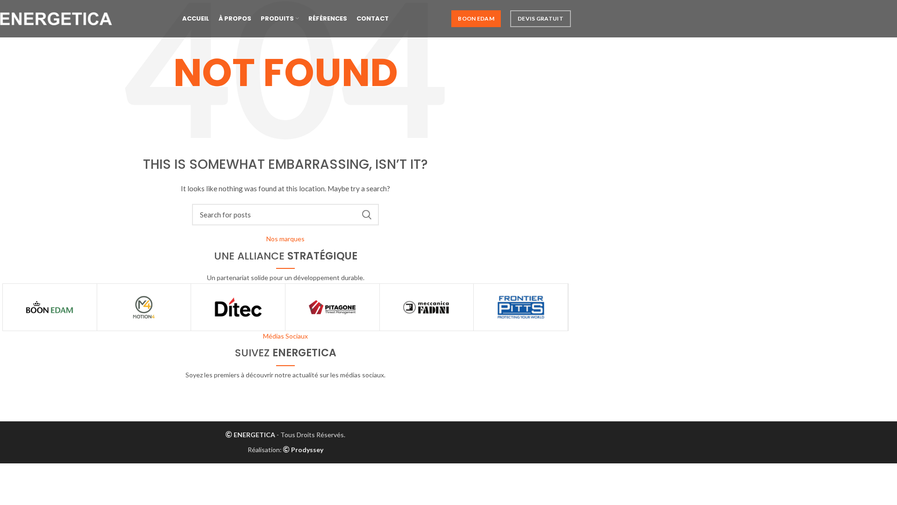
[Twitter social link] (263, 391)
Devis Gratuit (540, 18)
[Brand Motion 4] (144, 307)
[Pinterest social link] (308, 391)
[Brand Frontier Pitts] (521, 307)
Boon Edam (476, 18)
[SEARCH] (366, 214)
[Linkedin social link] (330, 391)
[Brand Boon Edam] (50, 307)
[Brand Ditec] (238, 307)
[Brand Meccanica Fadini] (427, 307)
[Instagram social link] (285, 391)
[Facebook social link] (240, 391)
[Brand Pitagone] (332, 307)
